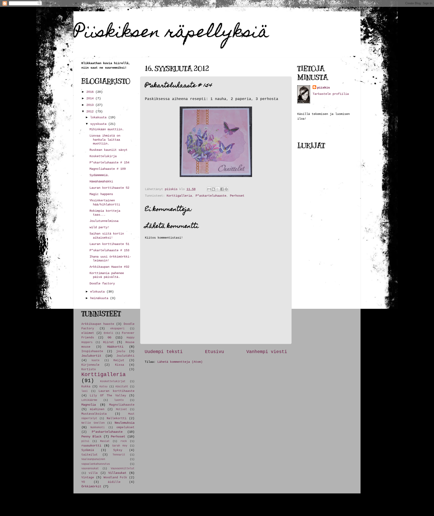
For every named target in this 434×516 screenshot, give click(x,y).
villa (93, 473)
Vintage (87, 477)
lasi (84, 391)
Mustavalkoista (94, 414)
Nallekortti (117, 418)
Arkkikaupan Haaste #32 (109, 267)
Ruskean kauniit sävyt (108, 150)
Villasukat (117, 473)
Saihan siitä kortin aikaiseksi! (107, 235)
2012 (90, 111)
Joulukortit (91, 356)
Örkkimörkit (91, 486)
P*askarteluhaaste (211, 196)
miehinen (97, 409)
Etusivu (214, 351)
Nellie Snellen (93, 422)
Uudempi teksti (164, 351)
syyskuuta (99, 124)
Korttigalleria (179, 196)
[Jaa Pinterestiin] (226, 189)
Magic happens (101, 194)
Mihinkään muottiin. (107, 129)
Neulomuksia (124, 423)
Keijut (118, 360)
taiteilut (89, 454)
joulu (120, 351)
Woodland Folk (115, 477)
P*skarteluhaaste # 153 (109, 250)
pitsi (85, 441)
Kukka (85, 386)
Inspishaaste (92, 351)
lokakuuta (99, 117)
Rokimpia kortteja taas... (105, 212)
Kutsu (103, 386)
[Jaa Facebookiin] (222, 189)
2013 (90, 105)
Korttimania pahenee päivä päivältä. (107, 275)
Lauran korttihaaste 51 (109, 244)
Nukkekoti (97, 427)
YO (83, 482)
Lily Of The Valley (108, 395)
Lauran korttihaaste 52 (109, 188)
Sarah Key (119, 445)
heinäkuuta (100, 298)
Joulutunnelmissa (104, 221)
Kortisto (88, 369)
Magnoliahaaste (121, 405)
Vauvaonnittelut (122, 468)
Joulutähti (125, 356)
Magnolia (88, 405)
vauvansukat (90, 468)
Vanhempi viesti (266, 351)
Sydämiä (87, 450)
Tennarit (119, 454)
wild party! (99, 227)
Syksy (117, 450)
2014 (90, 98)
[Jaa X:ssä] (217, 189)
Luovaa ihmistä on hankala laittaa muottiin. (105, 139)
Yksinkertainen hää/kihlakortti (105, 202)
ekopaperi (117, 328)
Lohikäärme (89, 400)
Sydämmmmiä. (99, 175)
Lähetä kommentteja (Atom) (180, 362)
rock (123, 441)
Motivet (121, 409)
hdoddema (233, 505)
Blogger (281, 505)
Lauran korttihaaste (116, 391)
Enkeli (108, 333)
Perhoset (237, 196)
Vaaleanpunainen (93, 459)
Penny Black (91, 436)
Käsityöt (122, 386)
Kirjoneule (90, 365)
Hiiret (108, 342)
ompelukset (125, 427)
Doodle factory (102, 283)
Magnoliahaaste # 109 (108, 169)
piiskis (323, 87)
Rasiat (105, 441)
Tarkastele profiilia (331, 94)
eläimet (87, 333)
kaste (95, 360)
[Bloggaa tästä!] (213, 189)
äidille (114, 482)
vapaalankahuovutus (95, 464)
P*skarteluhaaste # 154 (109, 162)
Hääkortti (115, 347)
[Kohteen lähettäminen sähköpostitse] (209, 189)
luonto (119, 400)
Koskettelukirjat (112, 381)
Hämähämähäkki (101, 181)
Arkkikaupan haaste (97, 324)
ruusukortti (91, 445)
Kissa (119, 365)
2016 (90, 92)
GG (109, 337)
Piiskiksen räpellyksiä (171, 33)
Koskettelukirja (103, 156)
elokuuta (98, 291)
